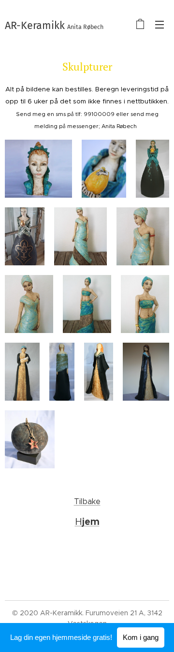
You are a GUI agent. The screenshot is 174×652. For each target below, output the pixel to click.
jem (91, 521)
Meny (159, 24)
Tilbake (87, 501)
